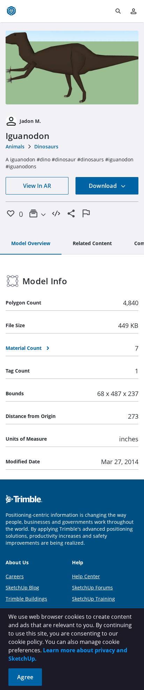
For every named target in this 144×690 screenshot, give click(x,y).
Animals (15, 146)
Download (103, 186)
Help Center (86, 576)
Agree (25, 677)
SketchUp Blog (22, 587)
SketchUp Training (93, 598)
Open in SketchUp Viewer (72, 68)
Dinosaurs (46, 146)
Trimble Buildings (26, 598)
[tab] (31, 244)
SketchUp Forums (92, 587)
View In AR (37, 186)
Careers (15, 576)
